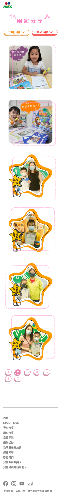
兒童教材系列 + (12, 462)
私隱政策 (20, 491)
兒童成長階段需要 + (15, 467)
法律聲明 (8, 491)
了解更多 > (31, 75)
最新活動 (8, 442)
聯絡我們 (8, 457)
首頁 (5, 417)
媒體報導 (8, 452)
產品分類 (42, 32)
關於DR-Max (11, 422)
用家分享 (8, 432)
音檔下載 (8, 437)
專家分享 (8, 427)
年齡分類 (14, 32)
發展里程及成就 (12, 447)
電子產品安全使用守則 (39, 491)
